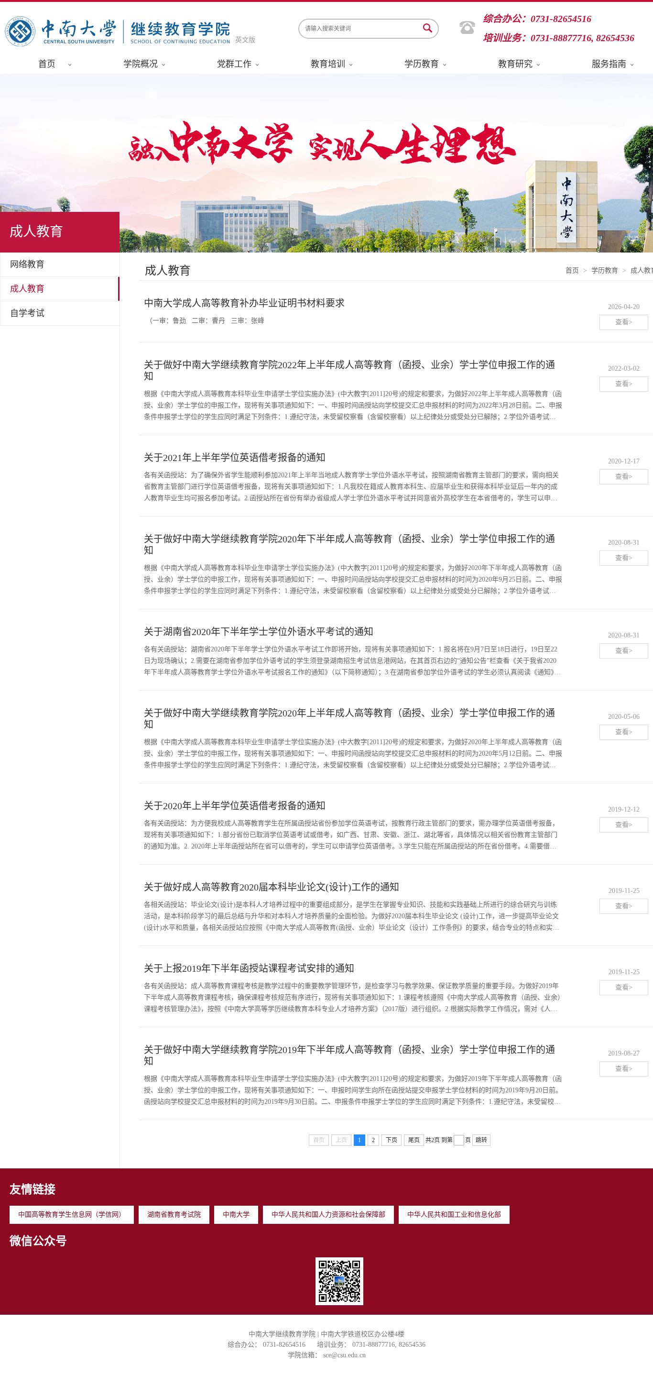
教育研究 (515, 64)
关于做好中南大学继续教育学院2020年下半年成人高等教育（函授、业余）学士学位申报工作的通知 (349, 545)
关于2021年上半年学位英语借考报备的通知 (235, 457)
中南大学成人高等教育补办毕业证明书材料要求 (244, 303)
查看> (623, 322)
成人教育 (27, 289)
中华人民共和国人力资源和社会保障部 (328, 1214)
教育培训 (328, 64)
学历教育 (421, 64)
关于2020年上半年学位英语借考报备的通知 (235, 806)
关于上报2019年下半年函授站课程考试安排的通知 (249, 968)
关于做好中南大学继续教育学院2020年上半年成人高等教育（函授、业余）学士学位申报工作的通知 (349, 719)
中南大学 (236, 1214)
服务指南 (609, 64)
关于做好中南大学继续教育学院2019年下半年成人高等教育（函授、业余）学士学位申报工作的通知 (349, 1056)
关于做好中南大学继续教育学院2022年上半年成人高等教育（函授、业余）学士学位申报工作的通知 (349, 371)
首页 (46, 64)
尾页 (414, 1140)
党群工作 (234, 64)
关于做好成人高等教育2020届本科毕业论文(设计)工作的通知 (271, 887)
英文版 (245, 40)
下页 (391, 1140)
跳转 (481, 1140)
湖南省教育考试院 (174, 1214)
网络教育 (27, 264)
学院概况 (140, 64)
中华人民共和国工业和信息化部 (454, 1214)
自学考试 (27, 313)
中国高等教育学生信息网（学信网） (71, 1214)
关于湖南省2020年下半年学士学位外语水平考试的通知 (258, 632)
